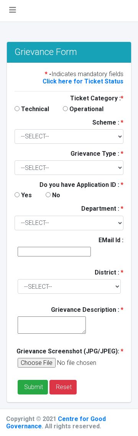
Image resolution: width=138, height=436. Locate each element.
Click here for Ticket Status (83, 81)
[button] (12, 10)
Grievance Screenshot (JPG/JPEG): (69, 351)
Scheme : (107, 122)
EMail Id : (111, 240)
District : (109, 272)
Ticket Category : (96, 98)
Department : (102, 208)
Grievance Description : (87, 309)
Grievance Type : (97, 153)
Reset (63, 387)
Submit (33, 387)
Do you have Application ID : (81, 184)
